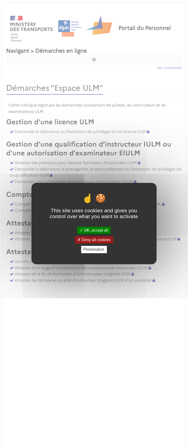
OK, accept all (95, 230)
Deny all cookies (95, 240)
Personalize (93, 250)
